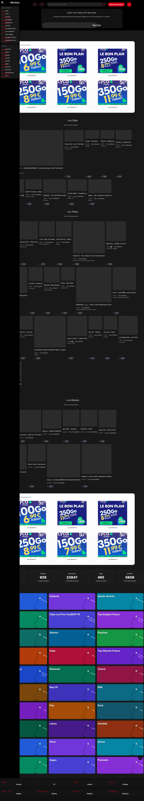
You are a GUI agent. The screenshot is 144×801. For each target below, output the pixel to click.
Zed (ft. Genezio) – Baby (33, 192)
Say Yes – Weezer (94, 332)
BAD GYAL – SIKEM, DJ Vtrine (116, 243)
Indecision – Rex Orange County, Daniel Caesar (89, 256)
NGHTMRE (125, 297)
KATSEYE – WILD (86, 429)
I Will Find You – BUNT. (64, 239)
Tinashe (103, 146)
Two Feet (22, 337)
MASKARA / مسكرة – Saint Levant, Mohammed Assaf (93, 304)
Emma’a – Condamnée (123, 142)
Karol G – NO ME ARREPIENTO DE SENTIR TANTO (63, 480)
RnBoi (90, 200)
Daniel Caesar (77, 260)
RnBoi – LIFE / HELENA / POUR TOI (99, 195)
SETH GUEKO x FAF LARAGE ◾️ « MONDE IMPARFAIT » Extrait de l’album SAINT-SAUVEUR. (32, 168)
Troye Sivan (68, 149)
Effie (40, 244)
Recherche (99, 25)
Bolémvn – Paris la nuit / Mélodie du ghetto (96, 476)
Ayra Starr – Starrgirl (70, 429)
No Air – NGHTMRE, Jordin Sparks (124, 292)
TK (72, 198)
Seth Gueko (20, 173)
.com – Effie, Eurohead (47, 239)
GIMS (69, 198)
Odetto (36, 354)
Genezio (28, 196)
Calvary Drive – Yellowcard (29, 242)
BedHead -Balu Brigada (52, 285)
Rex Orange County (88, 260)
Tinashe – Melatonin (107, 141)
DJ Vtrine (109, 248)
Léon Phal (122, 342)
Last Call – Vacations (36, 283)
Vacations (32, 288)
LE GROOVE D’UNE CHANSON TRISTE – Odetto (50, 350)
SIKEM (115, 248)
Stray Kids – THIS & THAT (107, 430)
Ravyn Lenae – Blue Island (36, 464)
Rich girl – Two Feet (25, 332)
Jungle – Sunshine (91, 141)
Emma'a (118, 147)
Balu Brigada (48, 290)
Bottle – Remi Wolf (67, 283)
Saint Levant (92, 309)
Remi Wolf (64, 288)
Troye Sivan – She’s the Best (74, 144)
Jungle (87, 146)
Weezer (91, 337)
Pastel (106, 337)
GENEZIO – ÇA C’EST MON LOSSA (54, 195)
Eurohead (46, 244)
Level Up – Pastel (109, 332)
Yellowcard (23, 247)
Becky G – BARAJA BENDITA (52, 431)
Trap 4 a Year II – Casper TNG (77, 338)
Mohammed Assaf (81, 309)
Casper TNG (71, 343)
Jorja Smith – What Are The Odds (30, 435)
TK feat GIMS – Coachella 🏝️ (77, 193)
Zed (32, 196)
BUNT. (58, 244)
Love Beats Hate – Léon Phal (128, 337)
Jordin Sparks (117, 297)
